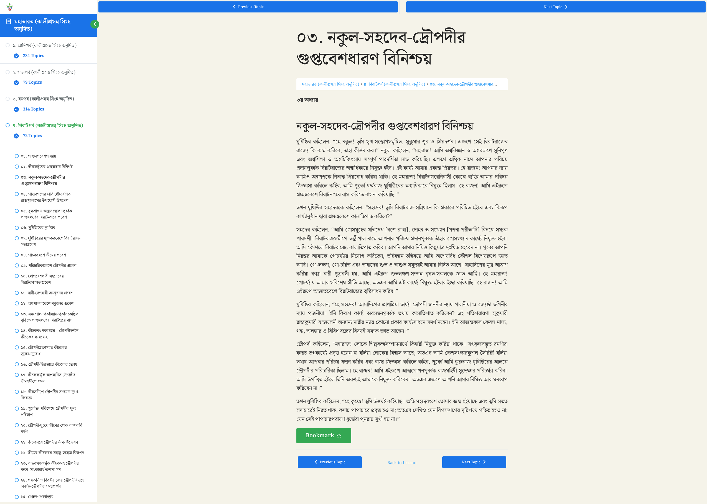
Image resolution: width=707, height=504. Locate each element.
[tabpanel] (402, 269)
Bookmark (320, 435)
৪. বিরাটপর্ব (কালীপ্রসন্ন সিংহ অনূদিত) (394, 84)
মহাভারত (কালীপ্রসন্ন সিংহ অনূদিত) (42, 25)
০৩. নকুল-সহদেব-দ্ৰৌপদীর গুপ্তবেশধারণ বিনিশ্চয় (470, 84)
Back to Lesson (402, 463)
